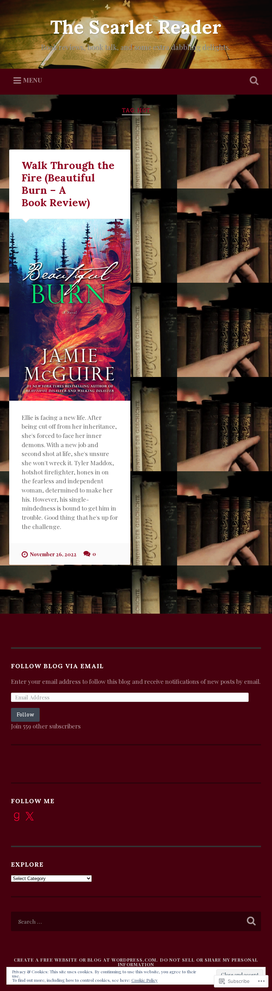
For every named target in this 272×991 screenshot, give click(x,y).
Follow (25, 714)
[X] (29, 816)
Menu (32, 80)
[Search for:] (136, 921)
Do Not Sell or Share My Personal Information (188, 962)
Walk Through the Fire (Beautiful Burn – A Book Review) (68, 184)
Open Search (253, 81)
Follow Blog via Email (57, 666)
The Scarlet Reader (135, 27)
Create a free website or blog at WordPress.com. (86, 960)
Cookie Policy (144, 980)
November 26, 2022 (53, 554)
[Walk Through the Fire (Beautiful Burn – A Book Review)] (69, 310)
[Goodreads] (16, 816)
